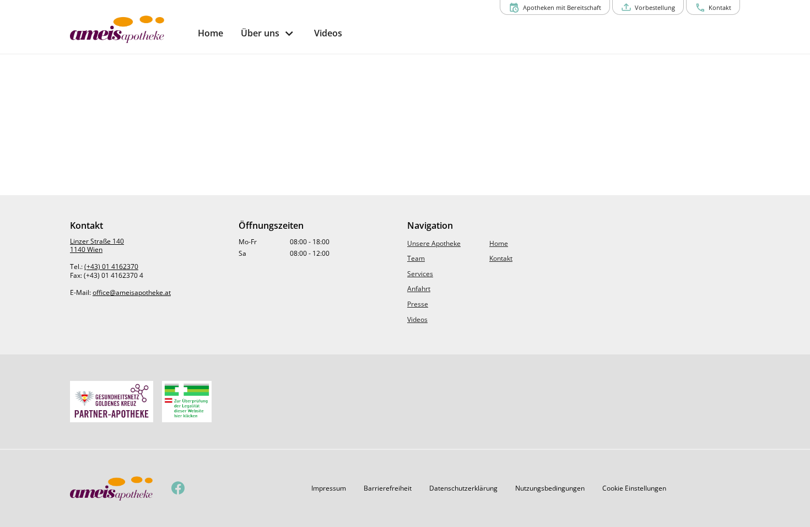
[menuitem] (210, 33)
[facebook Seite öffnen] (178, 489)
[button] (329, 488)
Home (498, 243)
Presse (417, 304)
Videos (417, 319)
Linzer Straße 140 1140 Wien (97, 245)
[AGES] (187, 401)
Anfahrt (418, 288)
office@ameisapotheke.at (132, 292)
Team (416, 258)
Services (420, 273)
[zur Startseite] (129, 29)
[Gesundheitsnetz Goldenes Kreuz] (111, 401)
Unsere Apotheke (434, 243)
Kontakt (500, 258)
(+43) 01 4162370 (111, 266)
